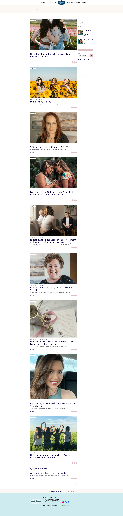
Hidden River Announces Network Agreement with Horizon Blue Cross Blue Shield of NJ (53, 241)
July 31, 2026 (86, 43)
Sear (91, 55)
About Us (72, 498)
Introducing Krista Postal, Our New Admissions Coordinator (53, 404)
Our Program (67, 498)
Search (79, 53)
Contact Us (89, 498)
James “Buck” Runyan (33, 51)
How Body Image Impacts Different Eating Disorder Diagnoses (51, 55)
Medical (40, 144)
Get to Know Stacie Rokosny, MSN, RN (49, 146)
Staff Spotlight (43, 401)
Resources (79, 498)
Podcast (80, 26)
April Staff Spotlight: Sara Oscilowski (48, 473)
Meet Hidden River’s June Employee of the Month (88, 41)
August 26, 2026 (86, 36)
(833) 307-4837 (71, 491)
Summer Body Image (40, 101)
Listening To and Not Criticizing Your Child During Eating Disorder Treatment (51, 193)
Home (63, 498)
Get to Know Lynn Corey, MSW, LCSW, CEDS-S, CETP (52, 288)
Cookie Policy (70, 511)
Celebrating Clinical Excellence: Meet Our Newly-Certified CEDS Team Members (88, 33)
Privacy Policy (64, 511)
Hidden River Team (33, 144)
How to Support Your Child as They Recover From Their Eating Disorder (52, 342)
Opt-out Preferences (77, 511)
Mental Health (43, 339)
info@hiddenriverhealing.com (56, 491)
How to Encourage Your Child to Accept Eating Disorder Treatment (50, 456)
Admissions (85, 498)
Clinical (41, 99)
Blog (76, 498)
